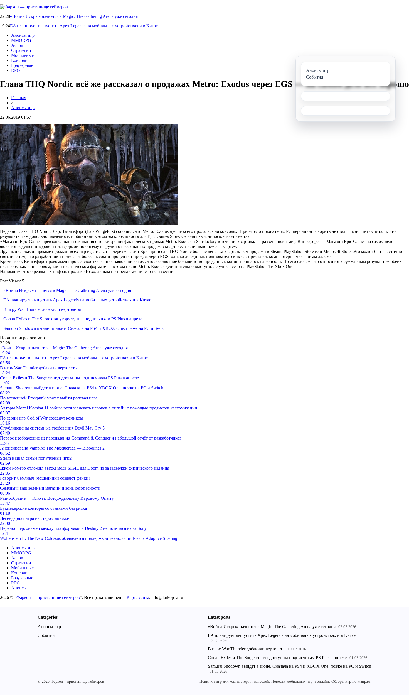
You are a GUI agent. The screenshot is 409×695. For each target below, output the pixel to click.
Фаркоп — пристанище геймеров (48, 597)
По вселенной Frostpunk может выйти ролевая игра (49, 398)
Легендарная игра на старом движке (34, 518)
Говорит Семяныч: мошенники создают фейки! (45, 478)
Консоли (19, 60)
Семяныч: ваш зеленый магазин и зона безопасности (50, 488)
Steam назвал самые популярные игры (36, 458)
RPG (15, 70)
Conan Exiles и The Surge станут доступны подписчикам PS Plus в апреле (72, 318)
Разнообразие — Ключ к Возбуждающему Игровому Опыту (57, 498)
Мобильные (22, 55)
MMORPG (21, 40)
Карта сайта (138, 597)
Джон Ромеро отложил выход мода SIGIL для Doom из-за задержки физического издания (84, 468)
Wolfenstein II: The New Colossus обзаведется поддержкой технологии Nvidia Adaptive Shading (88, 538)
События (46, 635)
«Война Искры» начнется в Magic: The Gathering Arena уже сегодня (74, 16)
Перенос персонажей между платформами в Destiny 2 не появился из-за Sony (73, 528)
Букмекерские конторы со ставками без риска (43, 508)
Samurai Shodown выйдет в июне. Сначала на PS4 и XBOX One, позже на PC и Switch (85, 328)
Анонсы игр (23, 35)
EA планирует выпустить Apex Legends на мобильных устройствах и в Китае (84, 25)
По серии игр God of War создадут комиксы (41, 418)
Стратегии (21, 50)
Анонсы (19, 588)
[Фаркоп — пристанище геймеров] (34, 6)
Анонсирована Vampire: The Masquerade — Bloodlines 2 (52, 448)
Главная (18, 97)
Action (17, 45)
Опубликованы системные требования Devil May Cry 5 (52, 428)
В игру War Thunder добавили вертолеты (42, 309)
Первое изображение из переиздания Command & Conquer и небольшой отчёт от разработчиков (91, 438)
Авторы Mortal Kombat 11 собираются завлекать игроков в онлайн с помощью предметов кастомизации (98, 408)
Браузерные (22, 65)
